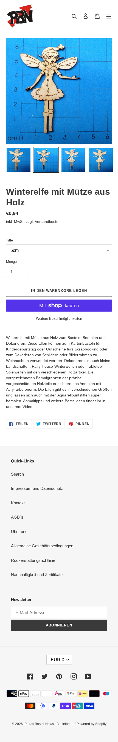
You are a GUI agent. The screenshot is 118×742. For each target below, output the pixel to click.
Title (9, 240)
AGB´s (17, 517)
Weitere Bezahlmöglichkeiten (59, 319)
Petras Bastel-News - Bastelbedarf (49, 724)
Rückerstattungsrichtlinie (33, 560)
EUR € (57, 659)
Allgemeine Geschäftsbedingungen (42, 545)
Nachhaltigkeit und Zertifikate (37, 574)
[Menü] (108, 16)
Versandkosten (48, 221)
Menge (11, 262)
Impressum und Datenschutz (37, 488)
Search (17, 474)
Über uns (19, 531)
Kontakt (18, 503)
